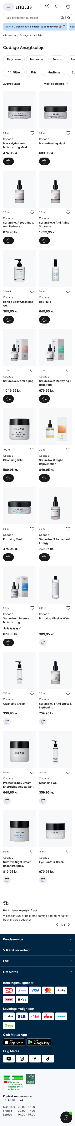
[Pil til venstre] (57, 925)
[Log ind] (46, 7)
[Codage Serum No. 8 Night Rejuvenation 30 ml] (55, 445)
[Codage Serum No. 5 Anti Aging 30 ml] (19, 366)
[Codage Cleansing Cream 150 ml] (19, 688)
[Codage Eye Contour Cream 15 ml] (55, 847)
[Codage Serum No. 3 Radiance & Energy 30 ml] (55, 524)
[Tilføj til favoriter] (32, 133)
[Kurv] (68, 7)
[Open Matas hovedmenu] (8, 7)
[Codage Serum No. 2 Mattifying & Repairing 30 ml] (55, 366)
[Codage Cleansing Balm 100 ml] (19, 445)
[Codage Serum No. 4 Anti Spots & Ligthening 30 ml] (55, 688)
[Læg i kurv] (8, 161)
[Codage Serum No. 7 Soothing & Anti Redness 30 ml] (19, 207)
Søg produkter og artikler (22, 17)
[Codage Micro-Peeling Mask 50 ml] (55, 128)
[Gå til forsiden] (24, 7)
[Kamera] (62, 17)
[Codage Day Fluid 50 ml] (55, 287)
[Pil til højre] (69, 925)
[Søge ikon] (69, 17)
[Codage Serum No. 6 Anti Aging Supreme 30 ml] (55, 207)
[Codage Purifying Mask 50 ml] (19, 524)
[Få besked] (43, 642)
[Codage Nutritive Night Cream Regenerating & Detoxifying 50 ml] (19, 847)
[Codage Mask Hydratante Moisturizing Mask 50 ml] (19, 128)
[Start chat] (66, 1117)
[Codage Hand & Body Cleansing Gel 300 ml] (19, 287)
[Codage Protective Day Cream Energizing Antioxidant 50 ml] (19, 768)
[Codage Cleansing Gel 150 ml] (55, 768)
